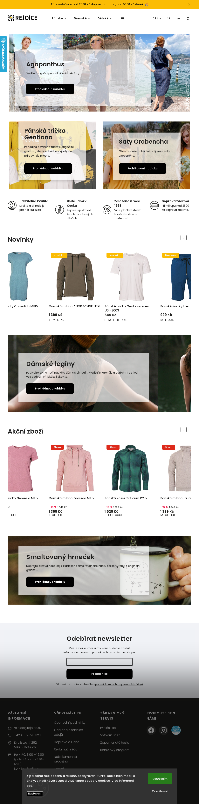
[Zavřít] (189, 731)
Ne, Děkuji (164, 794)
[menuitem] (57, 18)
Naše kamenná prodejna (65, 759)
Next (189, 237)
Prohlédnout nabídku (50, 89)
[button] (16, 73)
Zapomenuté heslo (114, 742)
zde (29, 786)
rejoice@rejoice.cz (27, 728)
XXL (68, 320)
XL (62, 320)
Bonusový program (114, 750)
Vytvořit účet (110, 735)
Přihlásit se (99, 674)
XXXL (62, 515)
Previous (183, 237)
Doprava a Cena (66, 742)
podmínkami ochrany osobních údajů (119, 684)
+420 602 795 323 (27, 735)
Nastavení (34, 793)
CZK (155, 18)
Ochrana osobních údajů (68, 732)
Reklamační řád (66, 749)
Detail (37, 316)
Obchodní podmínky (70, 722)
